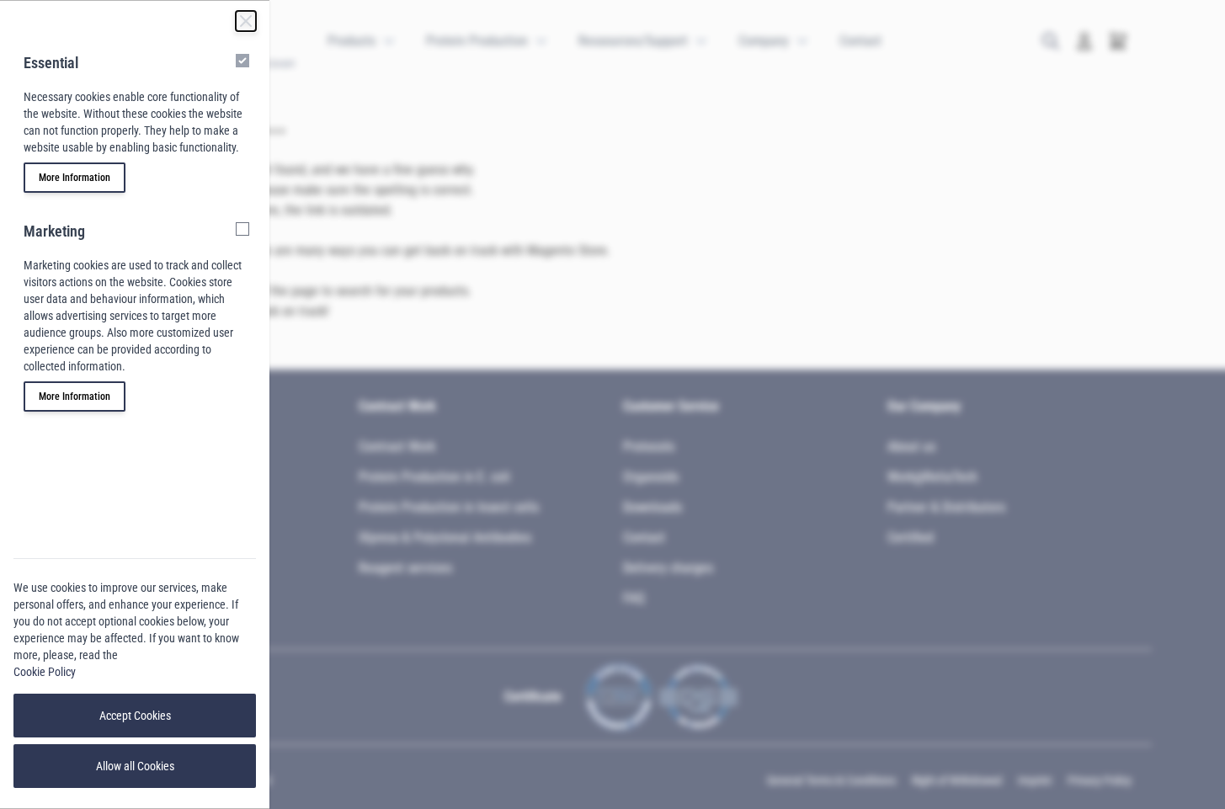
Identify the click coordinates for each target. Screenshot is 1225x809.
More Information (74, 178)
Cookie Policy (44, 672)
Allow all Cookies (135, 766)
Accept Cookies (135, 715)
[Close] (246, 21)
